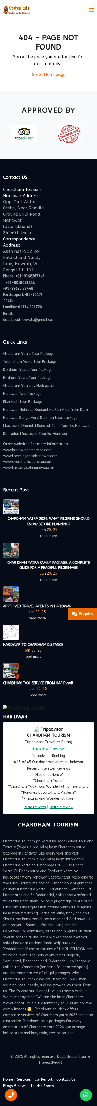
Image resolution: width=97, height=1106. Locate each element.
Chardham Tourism (48, 735)
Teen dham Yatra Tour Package (29, 362)
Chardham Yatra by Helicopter (29, 386)
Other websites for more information (35, 444)
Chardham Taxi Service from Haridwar (38, 683)
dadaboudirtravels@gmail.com (29, 320)
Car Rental (44, 1079)
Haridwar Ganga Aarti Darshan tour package (40, 418)
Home (8, 1079)
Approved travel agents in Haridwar (37, 606)
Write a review (61, 807)
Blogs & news (14, 1086)
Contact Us (66, 1079)
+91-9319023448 (20, 283)
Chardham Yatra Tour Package (28, 354)
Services (24, 1079)
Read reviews (35, 807)
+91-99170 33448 (18, 288)
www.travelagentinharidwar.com (30, 456)
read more (48, 536)
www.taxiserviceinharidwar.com (29, 468)
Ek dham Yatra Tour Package (27, 378)
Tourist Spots (42, 1086)
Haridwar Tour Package (22, 394)
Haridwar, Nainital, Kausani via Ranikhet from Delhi (46, 410)
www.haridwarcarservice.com (27, 450)
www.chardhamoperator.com (28, 462)
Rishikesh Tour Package (22, 402)
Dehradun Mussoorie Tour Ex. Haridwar (35, 434)
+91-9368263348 (30, 276)
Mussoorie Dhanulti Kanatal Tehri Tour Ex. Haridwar (46, 426)
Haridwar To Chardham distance (33, 645)
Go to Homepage (48, 74)
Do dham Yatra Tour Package (28, 370)
